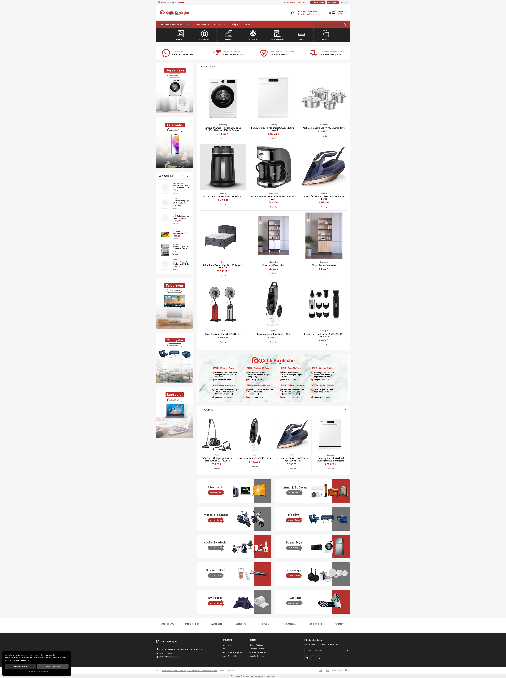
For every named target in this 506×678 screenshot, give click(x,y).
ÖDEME (252, 640)
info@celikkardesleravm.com (297, 2)
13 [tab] (264, 630)
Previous (340, 409)
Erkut (223, 262)
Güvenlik (226, 649)
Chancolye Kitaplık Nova (324, 265)
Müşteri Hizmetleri (173, 2)
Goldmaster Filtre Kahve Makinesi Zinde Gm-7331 (273, 197)
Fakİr (273, 331)
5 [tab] (249, 630)
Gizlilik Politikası (256, 645)
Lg (173, 229)
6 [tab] (251, 630)
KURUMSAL (227, 640)
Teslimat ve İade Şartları (232, 652)
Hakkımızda (227, 645)
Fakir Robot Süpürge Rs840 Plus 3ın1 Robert (180, 202)
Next (345, 409)
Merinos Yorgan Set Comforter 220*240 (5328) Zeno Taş (180, 263)
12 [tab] (262, 630)
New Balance (177, 183)
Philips (223, 193)
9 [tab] (256, 630)
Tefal (217, 455)
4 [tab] (247, 630)
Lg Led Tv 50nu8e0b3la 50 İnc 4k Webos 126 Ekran (181, 232)
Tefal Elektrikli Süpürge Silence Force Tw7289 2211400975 (216, 459)
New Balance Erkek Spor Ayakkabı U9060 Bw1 (181, 186)
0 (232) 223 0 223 (165, 653)
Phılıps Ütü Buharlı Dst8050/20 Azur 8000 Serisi (323, 197)
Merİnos (175, 244)
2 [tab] (243, 630)
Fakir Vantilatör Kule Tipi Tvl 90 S (273, 334)
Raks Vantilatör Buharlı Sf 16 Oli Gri (222, 334)
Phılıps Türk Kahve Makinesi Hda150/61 (222, 196)
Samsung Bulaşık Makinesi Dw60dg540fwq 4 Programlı (273, 129)
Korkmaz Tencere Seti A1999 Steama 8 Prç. (324, 128)
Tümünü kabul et (53, 666)
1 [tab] (241, 630)
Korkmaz (324, 125)
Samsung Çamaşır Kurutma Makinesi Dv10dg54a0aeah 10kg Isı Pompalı (223, 129)
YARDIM (246, 24)
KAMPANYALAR (202, 24)
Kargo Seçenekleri (230, 656)
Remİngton (324, 331)
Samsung (223, 125)
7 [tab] (253, 630)
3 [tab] (245, 630)
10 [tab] (258, 630)
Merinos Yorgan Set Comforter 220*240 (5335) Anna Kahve (180, 247)
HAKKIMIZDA (219, 24)
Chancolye (273, 262)
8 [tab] (254, 630)
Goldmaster (273, 193)
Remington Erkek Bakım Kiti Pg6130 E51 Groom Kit (324, 335)
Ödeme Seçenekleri (257, 652)
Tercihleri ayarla (20, 666)
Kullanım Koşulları (257, 649)
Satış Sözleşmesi (256, 656)
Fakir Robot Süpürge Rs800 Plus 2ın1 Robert (180, 217)
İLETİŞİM (234, 24)
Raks (223, 331)
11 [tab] (260, 630)
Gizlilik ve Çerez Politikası (38, 672)
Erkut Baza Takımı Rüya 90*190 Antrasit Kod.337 (223, 266)
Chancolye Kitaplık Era (273, 265)
